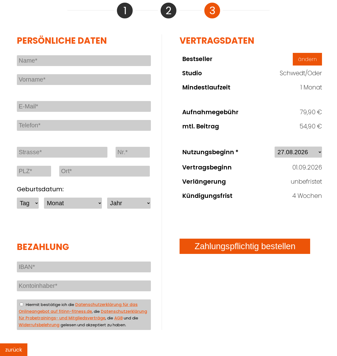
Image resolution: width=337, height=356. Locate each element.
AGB (118, 318)
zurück (13, 349)
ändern (307, 59)
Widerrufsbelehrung (39, 325)
